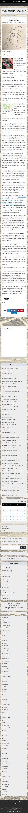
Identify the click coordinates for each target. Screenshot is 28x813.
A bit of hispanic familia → (14, 320)
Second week (5, 488)
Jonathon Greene (5, 590)
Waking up (4, 424)
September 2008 (6, 776)
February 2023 (5, 648)
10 (3, 513)
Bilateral (4, 422)
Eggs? (3, 447)
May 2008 (4, 779)
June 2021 (4, 689)
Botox (3, 432)
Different (4, 386)
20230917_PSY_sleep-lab (14, 204)
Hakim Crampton (5, 584)
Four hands (4, 430)
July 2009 (4, 768)
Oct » (15, 521)
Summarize (4, 463)
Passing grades (5, 458)
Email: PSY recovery (7, 381)
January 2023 (5, 650)
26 (10, 519)
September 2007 (6, 784)
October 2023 (5, 627)
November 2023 (6, 625)
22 (21, 516)
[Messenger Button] (20, 1)
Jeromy (4, 22)
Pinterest (21, 310)
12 (10, 513)
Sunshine (4, 493)
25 (6, 519)
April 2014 (4, 735)
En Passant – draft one (7, 371)
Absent (3, 453)
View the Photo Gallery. (7, 526)
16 (24, 513)
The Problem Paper (7, 394)
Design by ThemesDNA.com (14, 811)
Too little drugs (5, 476)
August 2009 (5, 766)
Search (23, 547)
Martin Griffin (5, 595)
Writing (4, 388)
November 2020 (6, 704)
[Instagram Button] (19, 1)
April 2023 (4, 643)
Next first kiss (5, 412)
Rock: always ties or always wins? (10, 483)
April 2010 (4, 756)
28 (17, 519)
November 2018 (6, 717)
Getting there (5, 406)
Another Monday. (6, 460)
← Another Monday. (14, 323)
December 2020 (6, 702)
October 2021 (5, 679)
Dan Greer (4, 573)
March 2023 (5, 645)
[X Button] (13, 1)
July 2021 (4, 686)
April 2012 (4, 738)
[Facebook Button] (15, 1)
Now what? (4, 399)
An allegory (4, 495)
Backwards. (4, 481)
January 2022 (5, 671)
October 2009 (5, 761)
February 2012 (5, 743)
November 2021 (6, 676)
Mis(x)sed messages (7, 478)
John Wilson (5, 587)
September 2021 (6, 681)
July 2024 (4, 620)
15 (20, 513)
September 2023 (6, 630)
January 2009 (5, 774)
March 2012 (5, 740)
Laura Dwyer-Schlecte (8, 593)
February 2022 (5, 668)
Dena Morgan (5, 579)
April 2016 (4, 730)
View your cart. (5, 530)
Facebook (14, 310)
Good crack (4, 468)
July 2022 (4, 663)
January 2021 (5, 699)
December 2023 (6, 622)
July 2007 (4, 789)
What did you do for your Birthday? (14, 607)
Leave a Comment (22, 22)
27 (14, 519)
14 (17, 513)
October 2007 (5, 781)
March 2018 (5, 722)
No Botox (4, 435)
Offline (3, 427)
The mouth (4, 378)
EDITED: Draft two (6, 368)
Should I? (4, 409)
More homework (6, 473)
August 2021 (5, 684)
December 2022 (6, 653)
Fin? (3, 376)
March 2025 (5, 617)
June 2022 (4, 666)
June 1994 (4, 794)
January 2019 (5, 715)
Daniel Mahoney (7, 576)
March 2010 (5, 758)
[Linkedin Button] (17, 1)
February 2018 (5, 725)
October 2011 (5, 745)
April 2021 (4, 694)
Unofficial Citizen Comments (14, 558)
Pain (3, 417)
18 (6, 516)
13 (13, 513)
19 (10, 516)
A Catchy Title (5, 391)
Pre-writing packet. (6, 445)
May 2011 (4, 750)
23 (24, 516)
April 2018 (4, 720)
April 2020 (4, 707)
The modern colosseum (14, 608)
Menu (4, 1)
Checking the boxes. (7, 471)
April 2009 (4, 771)
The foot (4, 383)
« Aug (12, 521)
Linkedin (14, 313)
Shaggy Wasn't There (14, 605)
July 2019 (4, 712)
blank (3, 414)
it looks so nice (7, 132)
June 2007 (4, 791)
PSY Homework (6, 490)
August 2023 (5, 632)
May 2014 (4, 732)
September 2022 (6, 661)
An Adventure (14, 18)
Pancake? (4, 450)
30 (24, 519)
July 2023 (4, 635)
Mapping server (6, 455)
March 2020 (5, 709)
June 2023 (4, 638)
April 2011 (4, 753)
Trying (3, 404)
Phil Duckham (6, 598)
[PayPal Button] (24, 1)
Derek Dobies (6, 582)
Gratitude (4, 396)
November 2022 (6, 656)
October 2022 (5, 658)
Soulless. (4, 442)
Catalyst (4, 373)
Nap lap (4, 440)
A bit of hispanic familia (7, 465)
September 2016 (6, 727)
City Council (6, 567)
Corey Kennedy (7, 571)
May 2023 (4, 640)
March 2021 (5, 697)
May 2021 (4, 691)
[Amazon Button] (22, 1)
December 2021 (6, 674)
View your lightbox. (6, 528)
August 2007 (5, 786)
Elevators (4, 419)
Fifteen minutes (5, 437)
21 (17, 516)
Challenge (4, 401)
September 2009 (6, 763)
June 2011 (4, 748)
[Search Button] (25, 1)
